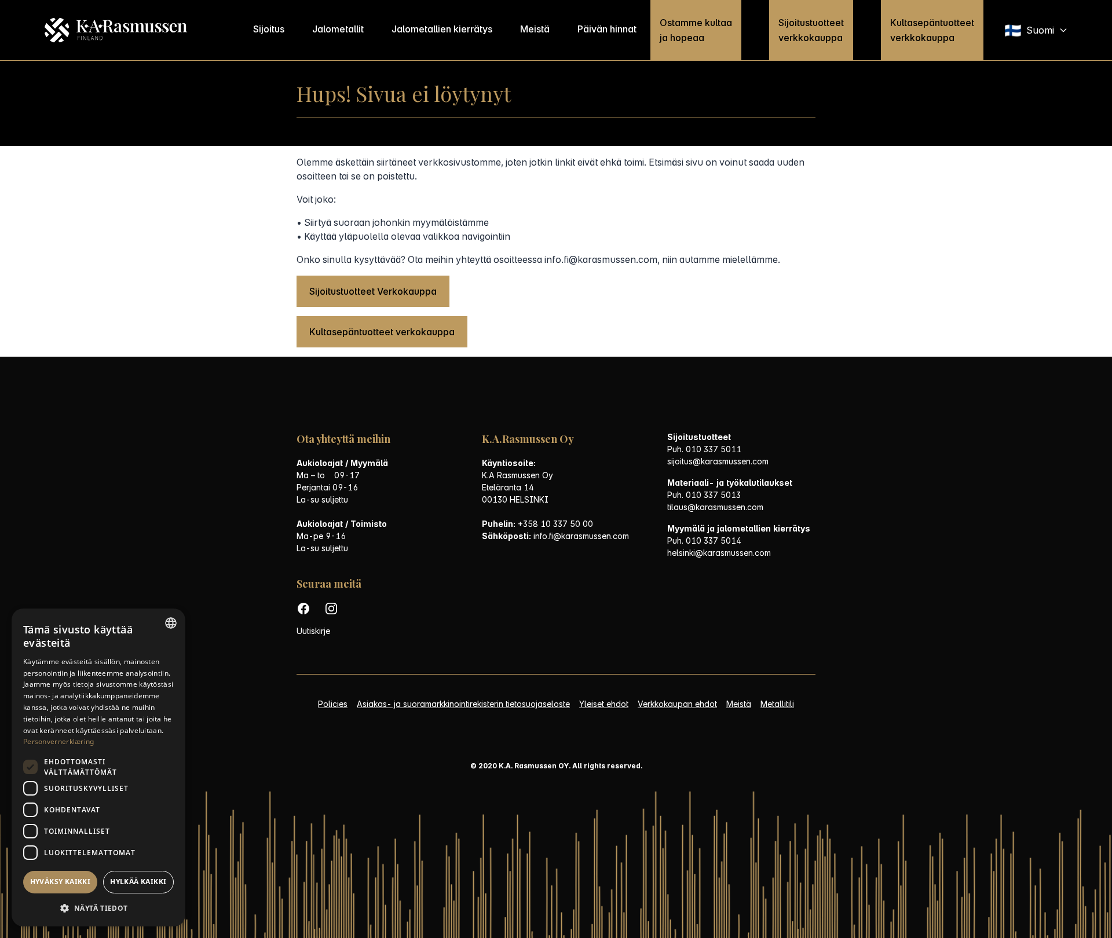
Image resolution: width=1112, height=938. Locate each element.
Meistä (535, 29)
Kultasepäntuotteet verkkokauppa (932, 30)
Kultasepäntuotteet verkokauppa (382, 332)
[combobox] (171, 623)
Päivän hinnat (607, 29)
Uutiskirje (313, 631)
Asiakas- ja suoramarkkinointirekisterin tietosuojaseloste (463, 704)
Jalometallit (338, 29)
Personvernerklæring (58, 741)
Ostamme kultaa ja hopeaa (696, 30)
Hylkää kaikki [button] (138, 881)
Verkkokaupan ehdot (677, 704)
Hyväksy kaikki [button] (60, 881)
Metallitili (777, 704)
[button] (98, 908)
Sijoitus (268, 29)
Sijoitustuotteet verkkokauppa (811, 30)
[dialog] (98, 767)
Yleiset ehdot (603, 704)
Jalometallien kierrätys (442, 29)
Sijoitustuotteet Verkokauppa (373, 291)
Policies (333, 704)
